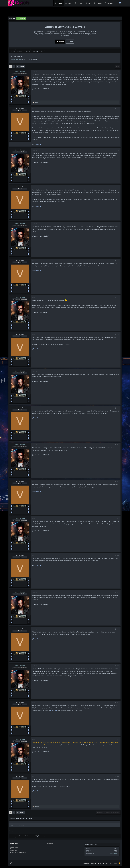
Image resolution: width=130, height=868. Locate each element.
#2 (118, 108)
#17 (118, 666)
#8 (118, 334)
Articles (79, 3)
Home (115, 863)
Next (21, 66)
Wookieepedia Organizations (18, 852)
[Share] (116, 72)
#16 (118, 629)
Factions (99, 3)
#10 (118, 408)
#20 (118, 776)
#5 (118, 224)
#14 (118, 555)
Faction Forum (14, 847)
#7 (118, 297)
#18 (118, 702)
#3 (118, 150)
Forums (59, 3)
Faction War (13, 850)
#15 (118, 592)
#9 (118, 371)
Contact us (86, 863)
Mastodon (50, 843)
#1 (118, 72)
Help (111, 863)
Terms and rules (94, 863)
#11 (118, 445)
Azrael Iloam (37, 144)
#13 (118, 518)
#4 (118, 187)
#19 (118, 739)
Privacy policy (104, 863)
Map (89, 3)
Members (110, 3)
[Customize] (28, 18)
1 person (36, 102)
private (35, 59)
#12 (118, 481)
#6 (118, 260)
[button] (63, 3)
